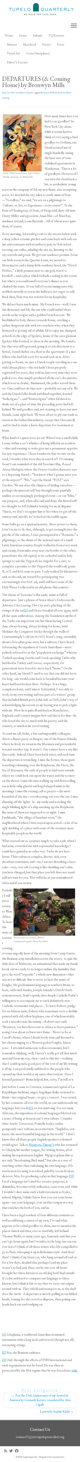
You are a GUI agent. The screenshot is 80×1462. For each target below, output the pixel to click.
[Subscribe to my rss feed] (6, 1451)
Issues (23, 35)
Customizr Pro (57, 1456)
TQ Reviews (56, 35)
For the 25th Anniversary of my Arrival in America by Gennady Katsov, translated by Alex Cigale (40, 1400)
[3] (71, 1176)
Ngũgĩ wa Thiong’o (41, 1145)
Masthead (29, 44)
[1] (26, 610)
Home (9, 35)
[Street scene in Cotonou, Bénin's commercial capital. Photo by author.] (44, 911)
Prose (60, 44)
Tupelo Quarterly (29, 1456)
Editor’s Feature (17, 62)
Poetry (46, 44)
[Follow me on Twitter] (12, 1451)
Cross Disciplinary (38, 53)
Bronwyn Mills (48, 92)
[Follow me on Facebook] (18, 1451)
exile (74, 1370)
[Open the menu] (74, 26)
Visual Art (13, 53)
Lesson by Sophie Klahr (57, 1411)
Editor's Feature (26, 92)
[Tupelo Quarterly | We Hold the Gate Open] (40, 9)
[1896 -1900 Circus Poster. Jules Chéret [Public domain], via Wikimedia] (22, 142)
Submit (37, 35)
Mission (12, 44)
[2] (31, 1108)
